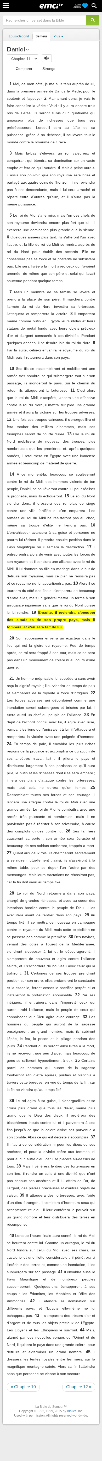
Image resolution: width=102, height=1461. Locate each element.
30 (71, 937)
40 (11, 1235)
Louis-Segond (19, 36)
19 (33, 612)
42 (32, 1301)
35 (77, 1060)
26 (68, 831)
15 (66, 496)
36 (11, 1100)
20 (11, 638)
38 (18, 1166)
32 (77, 995)
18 (75, 583)
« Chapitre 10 (23, 1387)
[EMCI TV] (51, 6)
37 (92, 1137)
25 (92, 787)
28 (11, 893)
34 (19, 1046)
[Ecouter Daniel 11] (47, 58)
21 (11, 678)
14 (11, 474)
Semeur (41, 36)
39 (22, 1195)
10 (11, 368)
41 (60, 1272)
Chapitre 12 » (78, 1387)
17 (89, 547)
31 (26, 973)
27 (9, 853)
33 (85, 1017)
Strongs (48, 68)
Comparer (23, 68)
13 (69, 434)
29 (86, 915)
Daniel (16, 49)
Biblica (72, 1411)
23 (86, 714)
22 (92, 693)
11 (72, 390)
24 (9, 744)
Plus (57, 36)
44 (82, 1330)
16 (92, 525)
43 (37, 1315)
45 (88, 1352)
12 (9, 419)
